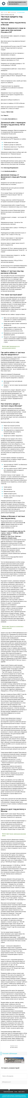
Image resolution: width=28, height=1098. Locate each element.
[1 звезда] (7, 14)
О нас (15, 1091)
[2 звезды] (9, 14)
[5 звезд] (13, 14)
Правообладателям (8, 1091)
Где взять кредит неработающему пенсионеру (13, 1061)
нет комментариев (21, 12)
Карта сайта (21, 1091)
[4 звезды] (12, 14)
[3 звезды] (10, 14)
